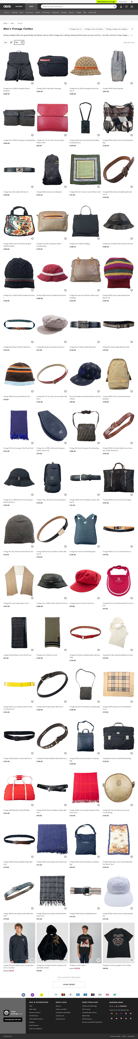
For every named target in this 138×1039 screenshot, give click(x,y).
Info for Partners (87, 1019)
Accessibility (131, 1036)
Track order (32, 1009)
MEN (31, 6)
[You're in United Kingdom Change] (131, 1)
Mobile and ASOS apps (89, 1006)
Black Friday (86, 1016)
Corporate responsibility (63, 1012)
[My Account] (121, 6)
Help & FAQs (123, 2)
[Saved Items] (126, 6)
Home (5, 23)
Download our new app (106, 2)
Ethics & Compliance (35, 1029)
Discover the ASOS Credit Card (92, 1022)
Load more (69, 984)
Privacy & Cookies (115, 1036)
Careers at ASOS (61, 1009)
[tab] (7, 12)
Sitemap (31, 1022)
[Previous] (66, 29)
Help (30, 1006)
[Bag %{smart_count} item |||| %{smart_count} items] (132, 6)
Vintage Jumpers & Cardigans (117, 29)
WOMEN (19, 6)
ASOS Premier (33, 1016)
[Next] (132, 29)
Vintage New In (76, 29)
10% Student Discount (36, 1019)
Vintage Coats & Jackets (94, 29)
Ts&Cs (124, 1036)
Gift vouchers (86, 1009)
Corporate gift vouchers (89, 1012)
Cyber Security (60, 1019)
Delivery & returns (34, 1012)
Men (12, 23)
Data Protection (34, 1025)
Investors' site (60, 1016)
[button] (112, 1013)
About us (58, 1006)
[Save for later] (32, 83)
